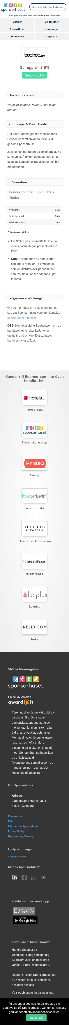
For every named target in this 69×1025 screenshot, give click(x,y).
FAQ (10, 821)
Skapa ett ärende (17, 856)
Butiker (17, 21)
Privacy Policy (16, 831)
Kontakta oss (15, 816)
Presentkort (17, 29)
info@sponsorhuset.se (22, 318)
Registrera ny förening (20, 836)
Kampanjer (52, 29)
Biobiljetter (52, 21)
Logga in (51, 36)
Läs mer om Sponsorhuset (23, 826)
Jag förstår (36, 1017)
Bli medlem (17, 36)
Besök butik (34, 74)
